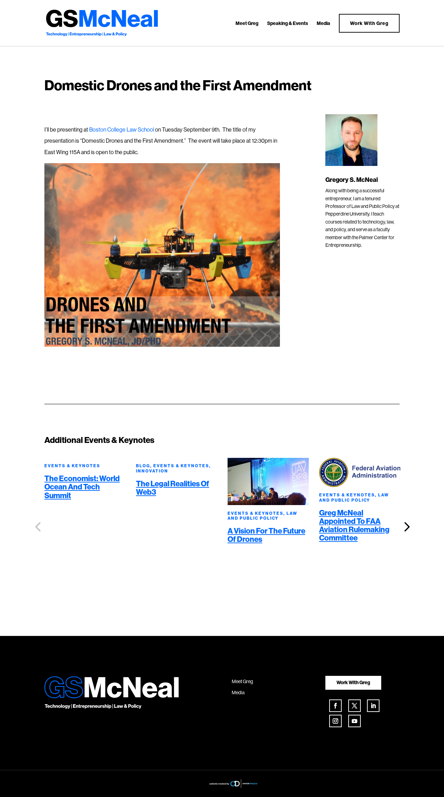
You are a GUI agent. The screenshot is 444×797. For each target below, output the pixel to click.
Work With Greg (369, 23)
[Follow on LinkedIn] (373, 705)
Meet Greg (247, 23)
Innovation (152, 470)
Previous (39, 526)
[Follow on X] (354, 705)
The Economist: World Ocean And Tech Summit (82, 486)
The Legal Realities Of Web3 (172, 488)
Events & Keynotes (72, 465)
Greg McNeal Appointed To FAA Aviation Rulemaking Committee (354, 525)
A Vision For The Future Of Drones (266, 535)
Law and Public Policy (262, 516)
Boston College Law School (121, 129)
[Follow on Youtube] (354, 721)
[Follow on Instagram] (335, 721)
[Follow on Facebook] (335, 705)
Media (323, 23)
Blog (143, 465)
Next (404, 526)
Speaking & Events (287, 23)
